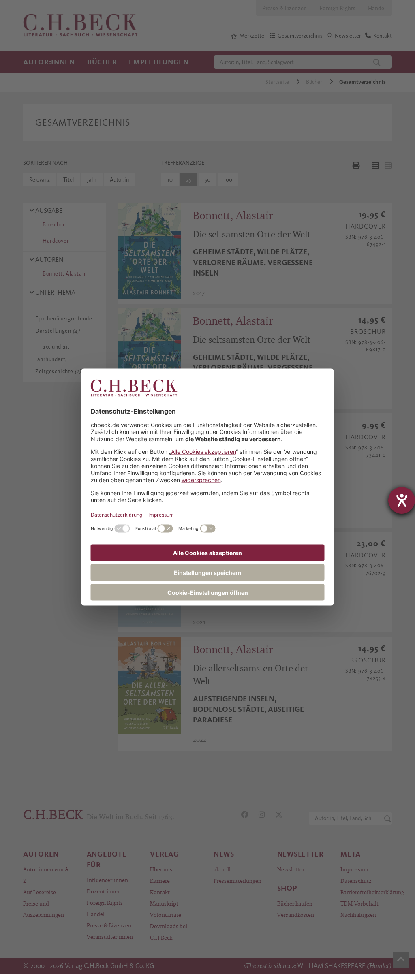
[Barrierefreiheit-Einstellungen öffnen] (401, 500)
